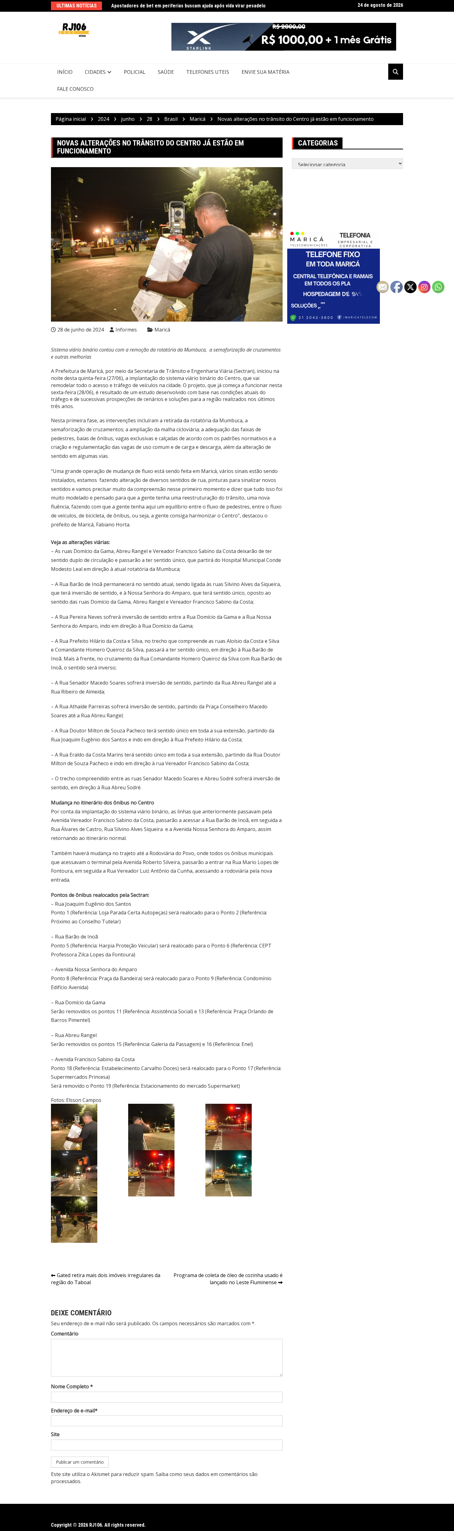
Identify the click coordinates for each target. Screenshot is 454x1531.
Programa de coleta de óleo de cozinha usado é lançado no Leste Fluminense (228, 1279)
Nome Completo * (72, 1386)
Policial (134, 72)
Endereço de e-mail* (74, 1410)
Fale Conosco (75, 89)
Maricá (162, 329)
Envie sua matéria (265, 72)
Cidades (95, 72)
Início (65, 72)
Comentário (64, 1333)
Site (55, 1434)
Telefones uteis (207, 72)
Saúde (166, 72)
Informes (126, 329)
